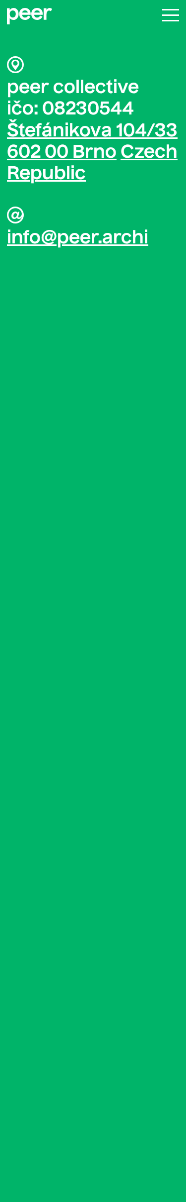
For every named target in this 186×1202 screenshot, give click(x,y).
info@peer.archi (77, 238)
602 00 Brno (62, 153)
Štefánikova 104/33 (92, 131)
